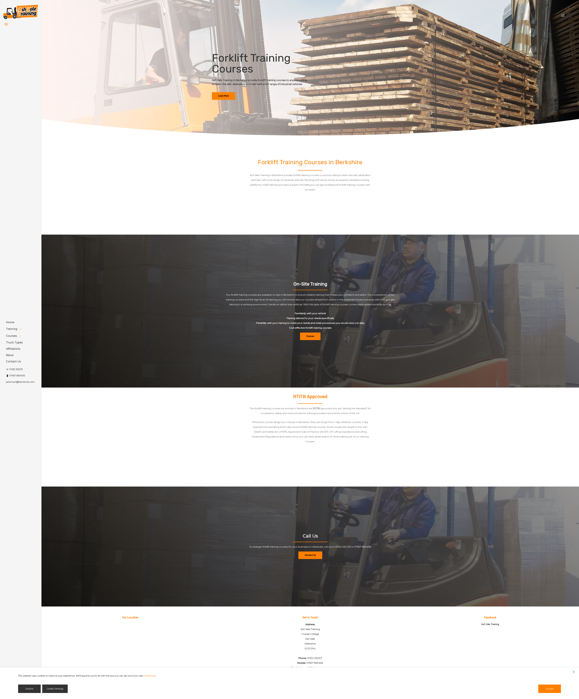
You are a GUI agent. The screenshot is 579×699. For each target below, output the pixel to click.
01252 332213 (314, 658)
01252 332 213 (343, 546)
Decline (29, 688)
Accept (549, 688)
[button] (6, 24)
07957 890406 (362, 546)
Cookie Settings (55, 688)
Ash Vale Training (490, 624)
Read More (150, 675)
